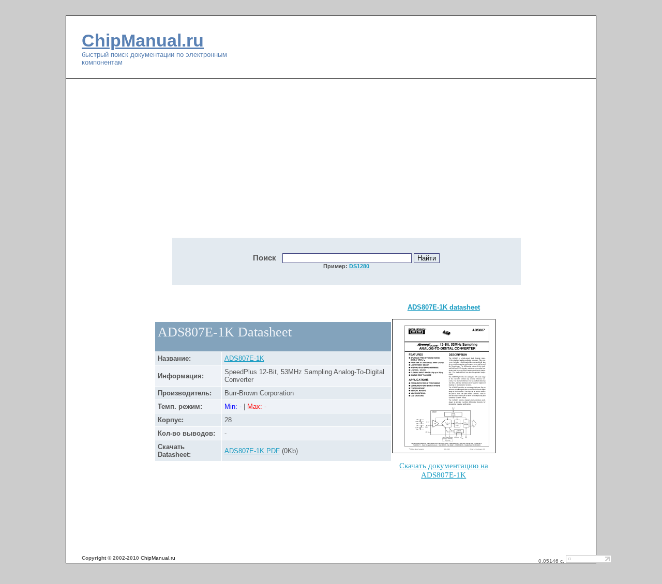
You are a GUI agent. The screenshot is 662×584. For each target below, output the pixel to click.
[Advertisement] (258, 163)
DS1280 (359, 266)
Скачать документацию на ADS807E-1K (443, 470)
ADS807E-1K (244, 358)
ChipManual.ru (143, 40)
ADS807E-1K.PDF (252, 451)
